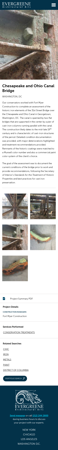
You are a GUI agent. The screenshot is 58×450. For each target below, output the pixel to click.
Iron (6, 354)
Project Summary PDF (21, 299)
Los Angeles (29, 439)
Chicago (29, 434)
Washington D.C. (29, 443)
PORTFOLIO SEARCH (13, 379)
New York (29, 429)
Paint (6, 365)
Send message (17, 415)
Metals (7, 359)
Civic (6, 349)
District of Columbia (16, 370)
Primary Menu (54, 4)
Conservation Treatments (19, 332)
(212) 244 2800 (40, 415)
